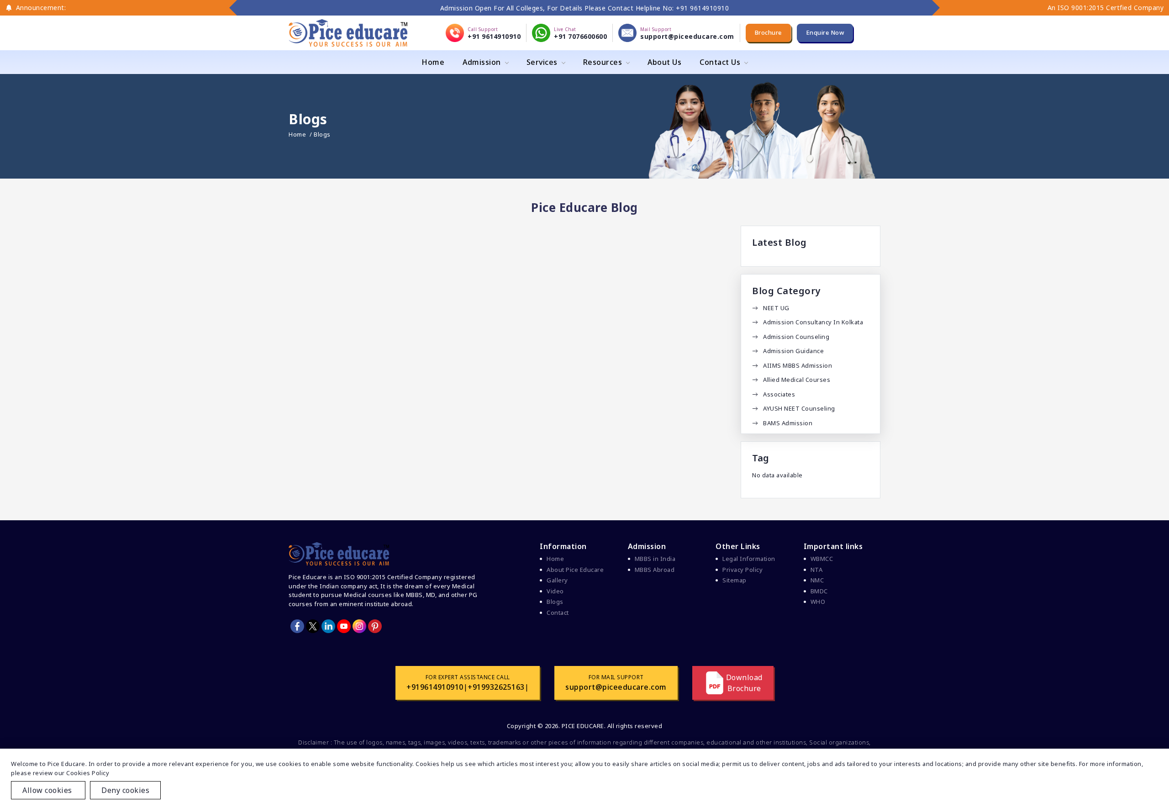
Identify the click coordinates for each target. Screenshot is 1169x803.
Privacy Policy (742, 569)
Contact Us (720, 62)
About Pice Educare (575, 569)
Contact (558, 612)
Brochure (768, 32)
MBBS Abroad (655, 569)
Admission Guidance (793, 351)
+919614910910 (434, 687)
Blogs (555, 601)
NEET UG (776, 308)
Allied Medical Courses (796, 379)
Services (542, 62)
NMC (817, 580)
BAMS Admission (787, 423)
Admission (482, 62)
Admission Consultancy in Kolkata (813, 322)
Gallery (557, 580)
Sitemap (734, 580)
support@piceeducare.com (616, 687)
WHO (818, 601)
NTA (817, 569)
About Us (664, 62)
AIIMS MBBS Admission (797, 365)
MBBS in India (655, 559)
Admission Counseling (796, 337)
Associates (779, 394)
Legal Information (748, 559)
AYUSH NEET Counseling (799, 408)
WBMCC (822, 559)
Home (432, 62)
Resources (602, 62)
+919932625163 (496, 687)
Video (555, 591)
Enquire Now (825, 32)
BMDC (819, 591)
